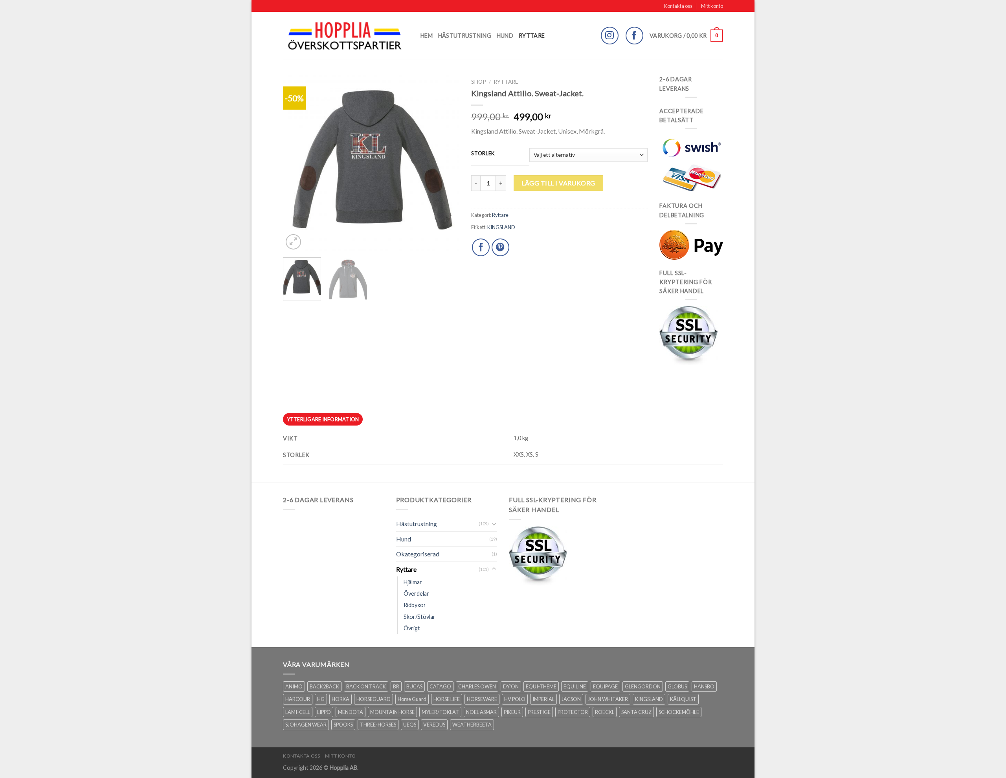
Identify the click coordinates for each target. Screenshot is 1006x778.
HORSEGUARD (373, 699)
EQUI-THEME (541, 686)
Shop (478, 82)
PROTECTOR (573, 712)
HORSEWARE (482, 699)
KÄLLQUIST (683, 699)
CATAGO (440, 686)
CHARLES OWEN (477, 686)
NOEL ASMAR (481, 712)
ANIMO (294, 686)
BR (396, 686)
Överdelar (416, 593)
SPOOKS (343, 724)
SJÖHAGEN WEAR (306, 724)
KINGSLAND (501, 227)
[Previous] (296, 163)
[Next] (446, 163)
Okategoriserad (417, 554)
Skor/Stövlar (419, 616)
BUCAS (414, 686)
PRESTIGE (539, 712)
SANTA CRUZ (636, 712)
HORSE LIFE (446, 699)
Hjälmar (413, 582)
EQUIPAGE (605, 686)
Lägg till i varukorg (558, 183)
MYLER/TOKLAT (440, 712)
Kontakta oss (678, 6)
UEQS (409, 724)
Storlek (483, 153)
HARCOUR (297, 699)
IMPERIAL (543, 699)
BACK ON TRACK (366, 686)
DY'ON (511, 686)
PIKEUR (512, 712)
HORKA (340, 699)
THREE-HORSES (378, 724)
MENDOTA (350, 712)
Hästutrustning (464, 35)
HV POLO (514, 699)
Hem (426, 35)
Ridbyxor (415, 605)
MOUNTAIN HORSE (392, 712)
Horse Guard (412, 699)
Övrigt (412, 628)
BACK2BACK (324, 686)
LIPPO (324, 712)
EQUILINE (575, 686)
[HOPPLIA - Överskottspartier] (346, 35)
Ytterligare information (323, 419)
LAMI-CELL (297, 712)
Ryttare (532, 35)
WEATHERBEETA (472, 724)
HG (321, 699)
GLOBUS (677, 686)
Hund (505, 35)
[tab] (323, 419)
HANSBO (704, 686)
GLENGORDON (643, 686)
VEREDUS (434, 724)
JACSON (571, 699)
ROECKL (604, 712)
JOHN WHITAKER (608, 699)
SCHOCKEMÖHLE (679, 712)
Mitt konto (712, 6)
